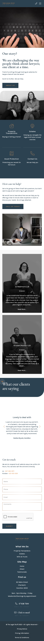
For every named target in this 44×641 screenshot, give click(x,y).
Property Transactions (22, 551)
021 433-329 (13, 473)
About (22, 569)
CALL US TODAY (13, 206)
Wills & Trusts (22, 557)
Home (22, 566)
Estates (22, 554)
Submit (9, 526)
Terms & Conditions (22, 637)
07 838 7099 (23, 603)
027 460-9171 (9, 471)
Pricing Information (22, 633)
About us (10, 85)
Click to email (23, 612)
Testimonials (22, 572)
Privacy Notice (22, 629)
